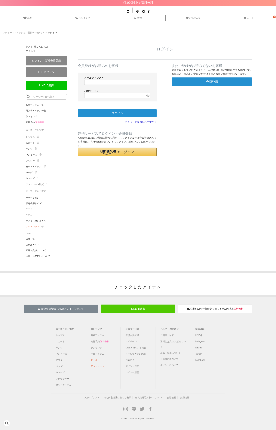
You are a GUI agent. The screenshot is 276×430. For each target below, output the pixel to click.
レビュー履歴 (132, 372)
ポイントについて (169, 365)
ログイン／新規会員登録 (46, 60)
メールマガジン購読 (135, 354)
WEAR (198, 347)
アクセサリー (62, 378)
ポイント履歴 (132, 366)
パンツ (59, 347)
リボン (29, 215)
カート (250, 18)
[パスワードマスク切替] (147, 95)
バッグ (59, 366)
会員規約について (169, 359)
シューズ (60, 372)
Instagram (200, 341)
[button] (117, 152)
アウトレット (97, 366)
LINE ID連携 (46, 85)
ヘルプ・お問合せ (169, 329)
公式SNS (199, 329)
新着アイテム (97, 335)
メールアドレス (94, 77)
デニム (29, 209)
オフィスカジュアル (36, 220)
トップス (60, 335)
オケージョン (32, 198)
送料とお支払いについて (38, 256)
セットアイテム (64, 384)
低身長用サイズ (33, 203)
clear (131, 418)
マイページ (131, 341)
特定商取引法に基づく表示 (117, 397)
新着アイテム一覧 (35, 105)
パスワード (92, 91)
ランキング (84, 18)
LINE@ (198, 335)
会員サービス (132, 329)
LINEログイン (46, 72)
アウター (60, 360)
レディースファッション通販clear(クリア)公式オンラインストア (138, 10)
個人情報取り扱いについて (149, 397)
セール (94, 360)
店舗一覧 (30, 239)
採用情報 (184, 397)
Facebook (200, 360)
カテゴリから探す (65, 329)
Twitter (198, 354)
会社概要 (171, 397)
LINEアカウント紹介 (135, 347)
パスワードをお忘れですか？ (141, 122)
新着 (29, 18)
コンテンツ (96, 329)
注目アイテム (97, 354)
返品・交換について (36, 250)
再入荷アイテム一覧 (36, 110)
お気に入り (194, 18)
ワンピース (61, 354)
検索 (139, 18)
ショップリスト (92, 397)
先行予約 (35, 122)
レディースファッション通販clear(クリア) (24, 32)
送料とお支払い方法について (173, 344)
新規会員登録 (132, 335)
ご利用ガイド (32, 244)
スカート (60, 341)
